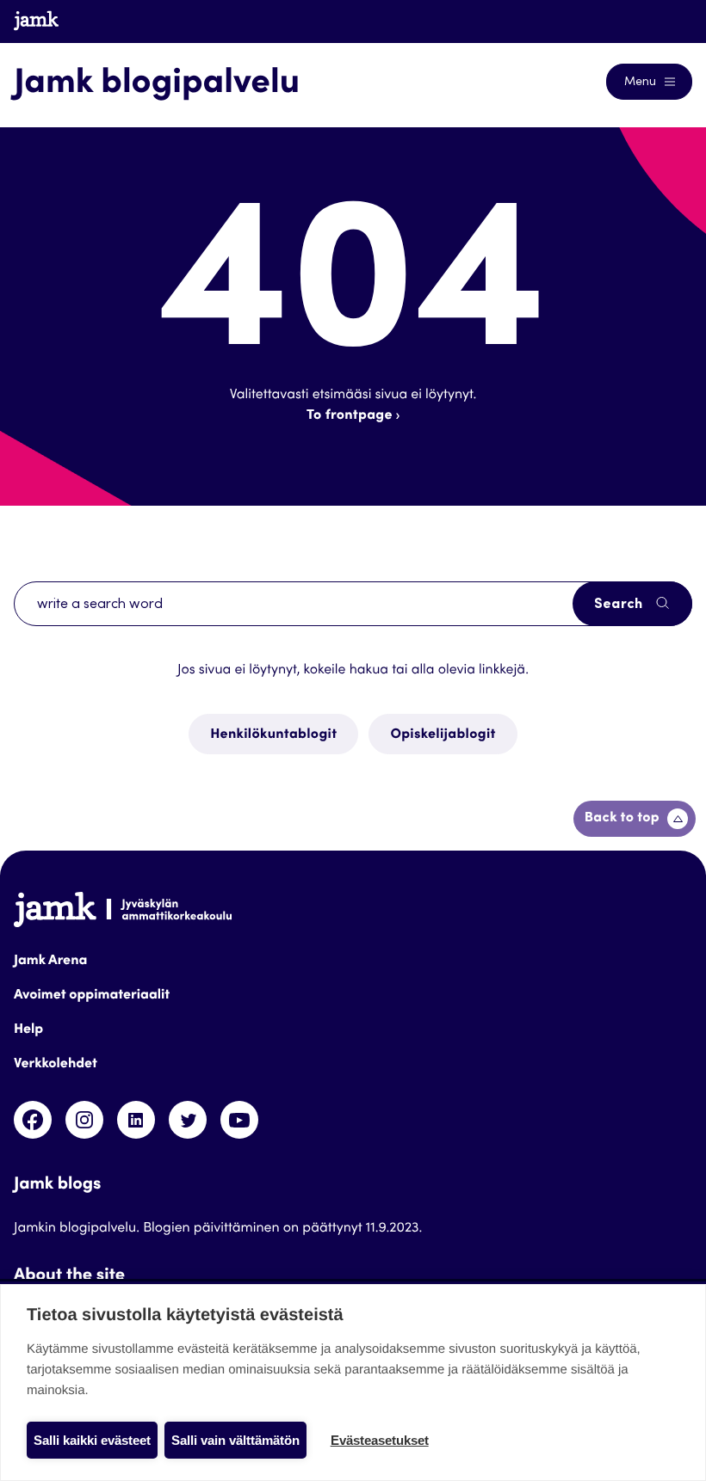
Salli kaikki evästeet (92, 1440)
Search (620, 604)
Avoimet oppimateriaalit (92, 996)
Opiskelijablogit (442, 735)
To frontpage (350, 416)
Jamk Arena (50, 961)
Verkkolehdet (55, 1065)
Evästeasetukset (380, 1440)
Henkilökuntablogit (273, 735)
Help (28, 1030)
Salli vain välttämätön (235, 1440)
